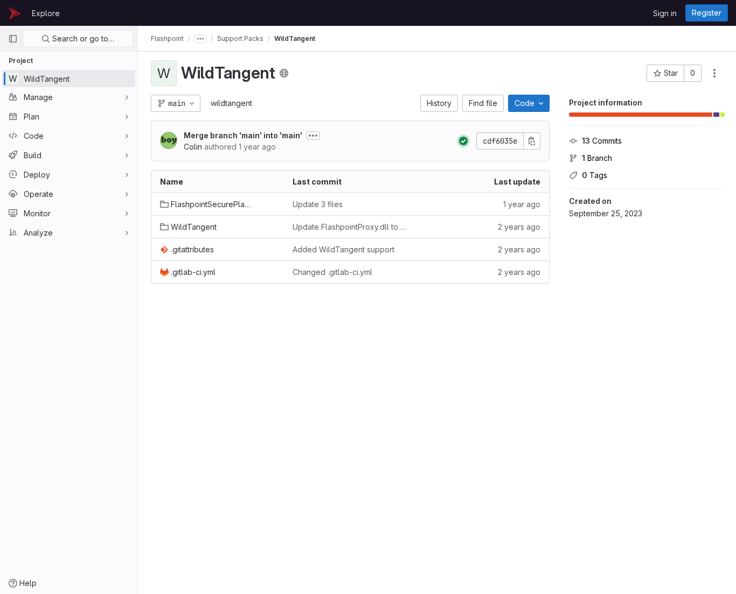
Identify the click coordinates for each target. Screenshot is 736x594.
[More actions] (714, 73)
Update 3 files (318, 204)
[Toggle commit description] (313, 135)
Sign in (665, 13)
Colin (193, 146)
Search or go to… (82, 38)
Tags (594, 175)
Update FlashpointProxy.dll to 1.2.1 (350, 226)
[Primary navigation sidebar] (13, 38)
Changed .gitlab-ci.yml (332, 272)
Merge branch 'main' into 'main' (243, 135)
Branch (597, 157)
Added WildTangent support (343, 249)
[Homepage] (14, 13)
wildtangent (231, 103)
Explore (46, 13)
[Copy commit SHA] (531, 141)
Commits (602, 140)
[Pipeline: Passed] (463, 141)
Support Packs (240, 38)
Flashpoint (167, 38)
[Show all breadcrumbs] (200, 38)
